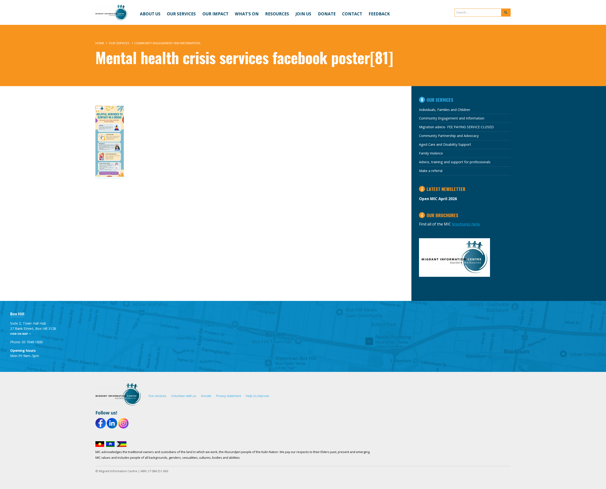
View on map (19, 333)
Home (99, 43)
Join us (303, 14)
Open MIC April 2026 (438, 198)
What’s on (247, 14)
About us (150, 14)
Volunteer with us (183, 396)
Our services (181, 14)
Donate (327, 14)
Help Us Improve (257, 396)
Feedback (379, 14)
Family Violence (431, 153)
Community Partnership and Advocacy (449, 135)
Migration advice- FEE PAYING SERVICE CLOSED (456, 127)
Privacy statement (228, 396)
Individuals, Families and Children (444, 109)
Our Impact (215, 14)
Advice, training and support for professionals (454, 162)
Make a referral (430, 170)
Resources (277, 14)
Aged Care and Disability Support (445, 144)
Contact (352, 14)
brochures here (466, 224)
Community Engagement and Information (167, 43)
